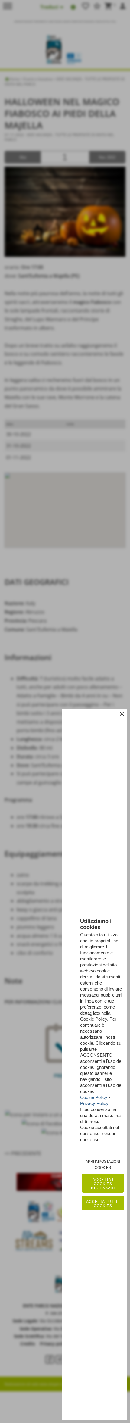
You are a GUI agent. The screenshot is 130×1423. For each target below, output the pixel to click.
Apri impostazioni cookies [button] (103, 1164)
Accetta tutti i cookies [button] (103, 1204)
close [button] (121, 713)
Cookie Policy (93, 1097)
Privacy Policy (94, 1103)
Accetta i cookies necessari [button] (103, 1184)
